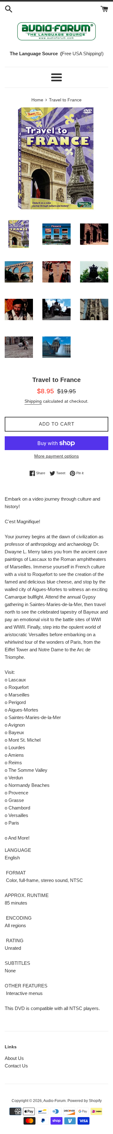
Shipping (33, 401)
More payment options (56, 456)
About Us (14, 1058)
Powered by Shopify (84, 1101)
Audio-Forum (54, 1101)
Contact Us (16, 1065)
